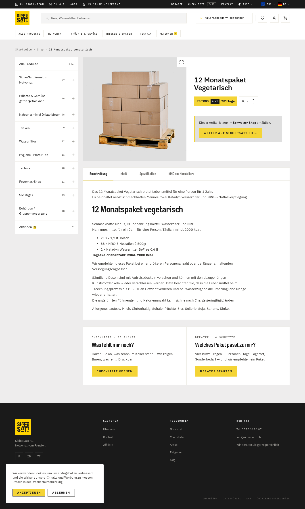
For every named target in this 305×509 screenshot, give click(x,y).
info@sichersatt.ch (248, 437)
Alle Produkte (29, 33)
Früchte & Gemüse (84, 33)
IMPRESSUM (210, 498)
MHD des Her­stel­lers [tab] (181, 174)
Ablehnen (61, 492)
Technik (146, 33)
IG (29, 456)
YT (39, 456)
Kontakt (227, 4)
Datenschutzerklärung (47, 482)
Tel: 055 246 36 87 (249, 429)
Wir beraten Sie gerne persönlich (257, 445)
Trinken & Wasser (119, 33)
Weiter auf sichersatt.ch (230, 133)
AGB (248, 498)
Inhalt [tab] (123, 174)
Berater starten (216, 371)
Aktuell (174, 445)
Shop (40, 49)
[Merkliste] (262, 18)
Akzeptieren (29, 492)
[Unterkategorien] (73, 80)
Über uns (109, 429)
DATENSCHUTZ (232, 498)
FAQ (172, 460)
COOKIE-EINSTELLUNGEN (273, 498)
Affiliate (108, 445)
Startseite (23, 49)
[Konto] (274, 18)
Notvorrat (55, 33)
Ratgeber (176, 452)
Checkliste (201, 4)
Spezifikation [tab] (148, 174)
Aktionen (166, 33)
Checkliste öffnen (114, 371)
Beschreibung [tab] (98, 174)
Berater (177, 4)
